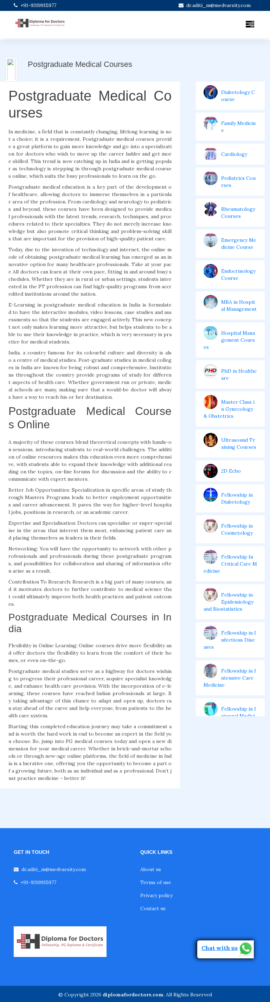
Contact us (153, 908)
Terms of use (155, 882)
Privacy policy (156, 895)
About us (150, 869)
